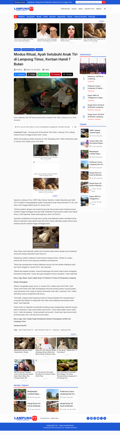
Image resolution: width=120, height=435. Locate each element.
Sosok (74, 9)
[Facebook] (88, 418)
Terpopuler (65, 9)
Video (80, 9)
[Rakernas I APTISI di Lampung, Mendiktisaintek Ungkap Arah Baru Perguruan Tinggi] (93, 66)
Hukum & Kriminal (80, 17)
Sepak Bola (61, 17)
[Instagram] (91, 418)
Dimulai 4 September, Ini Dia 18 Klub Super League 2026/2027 (49, 2)
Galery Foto (90, 9)
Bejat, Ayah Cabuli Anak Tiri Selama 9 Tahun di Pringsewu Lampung (49, 278)
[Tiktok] (104, 418)
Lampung (39, 50)
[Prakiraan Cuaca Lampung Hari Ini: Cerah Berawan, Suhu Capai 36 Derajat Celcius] (52, 394)
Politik (45, 17)
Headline (21, 17)
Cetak (47, 70)
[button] (104, 2)
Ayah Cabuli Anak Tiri (26, 330)
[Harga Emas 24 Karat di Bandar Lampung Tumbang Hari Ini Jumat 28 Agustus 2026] (52, 406)
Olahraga (91, 17)
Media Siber (55, 418)
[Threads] (94, 418)
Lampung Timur (65, 330)
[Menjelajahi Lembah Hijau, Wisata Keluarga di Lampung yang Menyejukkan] (20, 394)
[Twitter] (101, 418)
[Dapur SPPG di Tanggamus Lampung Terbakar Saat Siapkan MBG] (85, 200)
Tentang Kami (44, 418)
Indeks (98, 9)
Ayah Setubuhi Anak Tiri (43, 330)
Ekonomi (52, 17)
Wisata (39, 17)
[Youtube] (98, 418)
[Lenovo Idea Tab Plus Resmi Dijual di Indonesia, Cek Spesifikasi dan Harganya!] (85, 143)
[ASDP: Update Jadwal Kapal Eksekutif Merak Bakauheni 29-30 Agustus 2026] (85, 133)
